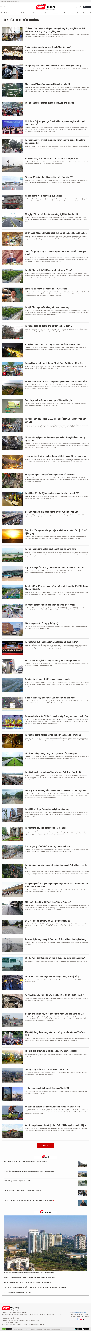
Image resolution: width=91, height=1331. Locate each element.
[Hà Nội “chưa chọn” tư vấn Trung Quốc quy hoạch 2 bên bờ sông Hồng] (12, 387)
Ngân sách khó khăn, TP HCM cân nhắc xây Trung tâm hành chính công (56, 716)
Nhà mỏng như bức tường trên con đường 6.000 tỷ (49, 1088)
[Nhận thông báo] (76, 7)
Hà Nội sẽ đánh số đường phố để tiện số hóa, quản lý (48, 325)
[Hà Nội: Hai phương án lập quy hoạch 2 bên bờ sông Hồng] (12, 555)
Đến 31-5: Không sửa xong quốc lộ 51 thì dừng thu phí (48, 1181)
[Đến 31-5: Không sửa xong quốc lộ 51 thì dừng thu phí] (12, 1187)
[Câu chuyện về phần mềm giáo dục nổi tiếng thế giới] (12, 406)
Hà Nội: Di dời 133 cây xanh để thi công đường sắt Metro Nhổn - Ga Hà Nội (56, 866)
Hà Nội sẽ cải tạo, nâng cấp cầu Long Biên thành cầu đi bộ (51, 1199)
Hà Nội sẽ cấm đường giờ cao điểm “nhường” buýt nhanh (50, 604)
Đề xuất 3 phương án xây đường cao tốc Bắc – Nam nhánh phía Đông (55, 939)
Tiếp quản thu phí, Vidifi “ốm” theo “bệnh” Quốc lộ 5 (48, 902)
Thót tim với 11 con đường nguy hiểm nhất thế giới (47, 84)
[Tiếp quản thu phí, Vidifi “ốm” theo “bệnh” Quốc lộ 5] (12, 908)
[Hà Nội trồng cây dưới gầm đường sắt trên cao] (12, 834)
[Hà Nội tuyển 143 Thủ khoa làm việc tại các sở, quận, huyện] (12, 648)
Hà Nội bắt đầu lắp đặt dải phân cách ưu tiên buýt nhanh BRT (52, 493)
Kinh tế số (21, 13)
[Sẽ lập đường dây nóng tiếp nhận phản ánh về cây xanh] (12, 480)
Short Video (55, 13)
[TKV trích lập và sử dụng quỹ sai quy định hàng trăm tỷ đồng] (12, 982)
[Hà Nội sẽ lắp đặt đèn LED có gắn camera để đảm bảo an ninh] (12, 350)
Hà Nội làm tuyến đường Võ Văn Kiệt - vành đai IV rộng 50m (51, 158)
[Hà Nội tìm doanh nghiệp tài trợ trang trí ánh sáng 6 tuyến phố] (12, 741)
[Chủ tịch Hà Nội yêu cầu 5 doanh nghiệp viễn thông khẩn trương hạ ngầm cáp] (12, 443)
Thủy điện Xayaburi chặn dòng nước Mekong (45, 1236)
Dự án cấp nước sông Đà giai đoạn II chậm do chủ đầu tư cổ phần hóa (56, 232)
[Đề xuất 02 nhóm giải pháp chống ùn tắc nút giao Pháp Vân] (12, 518)
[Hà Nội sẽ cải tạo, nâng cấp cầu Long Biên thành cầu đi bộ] (12, 1205)
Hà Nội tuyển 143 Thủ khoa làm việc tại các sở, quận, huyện (51, 641)
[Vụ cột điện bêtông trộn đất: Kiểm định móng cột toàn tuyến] (12, 1113)
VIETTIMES (45, 7)
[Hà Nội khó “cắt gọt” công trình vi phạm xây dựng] (12, 815)
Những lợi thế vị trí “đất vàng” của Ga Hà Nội (44, 195)
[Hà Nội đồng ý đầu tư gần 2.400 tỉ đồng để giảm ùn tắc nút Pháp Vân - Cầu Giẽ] (12, 425)
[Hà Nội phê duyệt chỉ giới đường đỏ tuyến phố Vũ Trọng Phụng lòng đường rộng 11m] (12, 146)
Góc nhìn (13, 13)
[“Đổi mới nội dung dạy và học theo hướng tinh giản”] (12, 53)
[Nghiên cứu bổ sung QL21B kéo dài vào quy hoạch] (12, 685)
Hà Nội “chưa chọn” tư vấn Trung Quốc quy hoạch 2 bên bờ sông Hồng (56, 381)
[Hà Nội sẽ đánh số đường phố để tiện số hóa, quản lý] (12, 332)
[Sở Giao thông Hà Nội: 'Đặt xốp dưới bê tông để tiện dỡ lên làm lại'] (12, 1001)
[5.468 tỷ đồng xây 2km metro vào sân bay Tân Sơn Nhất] (12, 704)
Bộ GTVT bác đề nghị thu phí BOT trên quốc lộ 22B (47, 920)
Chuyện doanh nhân (72, 13)
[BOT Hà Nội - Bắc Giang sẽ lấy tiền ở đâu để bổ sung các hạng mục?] (12, 964)
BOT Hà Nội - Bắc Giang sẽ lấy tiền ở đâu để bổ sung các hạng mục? (55, 957)
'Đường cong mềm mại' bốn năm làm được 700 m (46, 1069)
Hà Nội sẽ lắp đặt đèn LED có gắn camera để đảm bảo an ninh (52, 344)
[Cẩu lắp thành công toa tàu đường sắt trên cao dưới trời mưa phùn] (12, 462)
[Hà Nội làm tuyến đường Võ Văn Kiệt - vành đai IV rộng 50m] (12, 164)
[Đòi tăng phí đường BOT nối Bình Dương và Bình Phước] (12, 1224)
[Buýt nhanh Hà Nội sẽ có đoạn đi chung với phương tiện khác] (12, 666)
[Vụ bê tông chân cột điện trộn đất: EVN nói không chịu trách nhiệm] (12, 1131)
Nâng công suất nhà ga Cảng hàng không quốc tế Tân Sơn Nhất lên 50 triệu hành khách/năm (56, 885)
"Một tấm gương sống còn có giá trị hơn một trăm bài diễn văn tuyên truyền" (55, 253)
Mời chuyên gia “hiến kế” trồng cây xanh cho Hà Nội (48, 846)
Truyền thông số (85, 13)
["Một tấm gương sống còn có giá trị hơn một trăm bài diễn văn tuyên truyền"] (12, 257)
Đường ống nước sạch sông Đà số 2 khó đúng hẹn (47, 1311)
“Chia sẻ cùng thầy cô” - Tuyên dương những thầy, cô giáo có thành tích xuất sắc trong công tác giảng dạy (55, 30)
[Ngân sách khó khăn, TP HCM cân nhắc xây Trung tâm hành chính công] (12, 722)
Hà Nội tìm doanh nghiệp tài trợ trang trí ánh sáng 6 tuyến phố (53, 734)
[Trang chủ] (1, 13)
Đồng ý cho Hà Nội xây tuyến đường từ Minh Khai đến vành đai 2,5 (54, 1013)
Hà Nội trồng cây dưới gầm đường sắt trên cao (45, 827)
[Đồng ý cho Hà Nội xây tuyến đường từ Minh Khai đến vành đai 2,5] (12, 1020)
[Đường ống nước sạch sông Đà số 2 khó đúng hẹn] (12, 1317)
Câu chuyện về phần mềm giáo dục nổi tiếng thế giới (48, 400)
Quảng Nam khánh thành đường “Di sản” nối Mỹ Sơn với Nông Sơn (54, 363)
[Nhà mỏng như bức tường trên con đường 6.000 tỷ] (12, 1094)
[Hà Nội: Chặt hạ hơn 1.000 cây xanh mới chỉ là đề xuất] (12, 276)
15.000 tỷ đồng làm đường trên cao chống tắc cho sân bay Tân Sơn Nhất (55, 1034)
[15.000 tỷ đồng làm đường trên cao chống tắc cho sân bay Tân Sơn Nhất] (12, 1038)
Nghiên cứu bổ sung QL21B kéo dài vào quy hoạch (47, 679)
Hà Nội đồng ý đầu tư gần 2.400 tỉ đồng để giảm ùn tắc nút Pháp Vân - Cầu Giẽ (56, 420)
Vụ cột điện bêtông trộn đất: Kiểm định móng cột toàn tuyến (52, 1106)
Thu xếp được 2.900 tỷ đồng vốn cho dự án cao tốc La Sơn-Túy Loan (55, 790)
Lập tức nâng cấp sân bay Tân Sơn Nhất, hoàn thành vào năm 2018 (55, 567)
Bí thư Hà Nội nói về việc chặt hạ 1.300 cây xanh (46, 288)
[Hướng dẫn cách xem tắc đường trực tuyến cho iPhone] (12, 109)
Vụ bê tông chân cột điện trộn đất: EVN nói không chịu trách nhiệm (55, 1125)
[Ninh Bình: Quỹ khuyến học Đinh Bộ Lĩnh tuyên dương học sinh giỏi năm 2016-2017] (12, 127)
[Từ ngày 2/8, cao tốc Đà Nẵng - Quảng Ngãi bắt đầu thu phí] (12, 220)
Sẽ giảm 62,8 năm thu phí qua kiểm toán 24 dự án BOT (49, 177)
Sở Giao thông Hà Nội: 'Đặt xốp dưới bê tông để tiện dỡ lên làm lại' (54, 995)
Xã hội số (6, 13)
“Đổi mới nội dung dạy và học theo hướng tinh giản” (48, 47)
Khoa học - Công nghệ (32, 13)
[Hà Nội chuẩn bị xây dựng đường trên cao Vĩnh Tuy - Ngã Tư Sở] (12, 778)
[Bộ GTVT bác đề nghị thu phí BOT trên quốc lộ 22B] (12, 927)
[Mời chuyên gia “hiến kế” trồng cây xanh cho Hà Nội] (12, 852)
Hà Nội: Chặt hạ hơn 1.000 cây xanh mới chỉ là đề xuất (49, 270)
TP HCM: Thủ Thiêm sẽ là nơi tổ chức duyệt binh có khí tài (51, 1050)
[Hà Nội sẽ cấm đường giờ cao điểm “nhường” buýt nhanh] (12, 611)
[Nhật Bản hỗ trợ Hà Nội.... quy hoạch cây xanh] (12, 1168)
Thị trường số (45, 13)
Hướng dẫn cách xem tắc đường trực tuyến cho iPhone (49, 102)
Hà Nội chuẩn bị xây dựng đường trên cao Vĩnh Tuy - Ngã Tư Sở (53, 772)
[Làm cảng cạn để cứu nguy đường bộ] (12, 629)
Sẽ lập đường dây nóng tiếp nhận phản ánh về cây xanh (50, 474)
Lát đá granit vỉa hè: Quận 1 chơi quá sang (43, 1273)
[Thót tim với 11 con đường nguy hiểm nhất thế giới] (12, 90)
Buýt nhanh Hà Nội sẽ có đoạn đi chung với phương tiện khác (52, 660)
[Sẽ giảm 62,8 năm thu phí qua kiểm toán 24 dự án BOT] (12, 183)
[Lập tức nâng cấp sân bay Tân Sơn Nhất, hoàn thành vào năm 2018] (12, 573)
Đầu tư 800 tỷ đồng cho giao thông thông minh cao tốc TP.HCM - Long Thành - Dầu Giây (56, 587)
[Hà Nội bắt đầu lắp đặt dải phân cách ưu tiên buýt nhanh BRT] (12, 499)
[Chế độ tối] (80, 7)
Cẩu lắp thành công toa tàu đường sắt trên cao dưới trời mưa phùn (56, 455)
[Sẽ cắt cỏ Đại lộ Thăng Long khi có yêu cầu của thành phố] (12, 759)
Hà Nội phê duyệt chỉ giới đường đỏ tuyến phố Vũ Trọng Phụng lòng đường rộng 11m (55, 141)
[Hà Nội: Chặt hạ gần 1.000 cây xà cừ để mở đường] (12, 313)
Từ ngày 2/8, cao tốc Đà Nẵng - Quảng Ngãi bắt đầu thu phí (51, 214)
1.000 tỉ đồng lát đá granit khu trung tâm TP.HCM (46, 1292)
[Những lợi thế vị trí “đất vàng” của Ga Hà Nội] (12, 202)
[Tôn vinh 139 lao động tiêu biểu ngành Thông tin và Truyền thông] (12, 1150)
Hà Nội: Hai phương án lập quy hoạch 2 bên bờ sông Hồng (50, 548)
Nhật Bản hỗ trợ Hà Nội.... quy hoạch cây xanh (45, 1162)
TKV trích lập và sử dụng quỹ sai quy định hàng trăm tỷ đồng (52, 976)
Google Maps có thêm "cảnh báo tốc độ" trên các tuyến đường (53, 65)
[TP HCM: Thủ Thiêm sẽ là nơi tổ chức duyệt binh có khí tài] (12, 1057)
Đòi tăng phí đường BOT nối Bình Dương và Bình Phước (49, 1218)
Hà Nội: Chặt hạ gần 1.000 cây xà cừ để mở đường (47, 307)
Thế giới (62, 13)
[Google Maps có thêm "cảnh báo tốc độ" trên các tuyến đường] (12, 71)
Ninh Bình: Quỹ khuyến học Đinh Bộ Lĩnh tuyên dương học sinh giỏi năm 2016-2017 (55, 123)
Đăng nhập (87, 7)
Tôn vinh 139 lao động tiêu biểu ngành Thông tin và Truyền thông (54, 1143)
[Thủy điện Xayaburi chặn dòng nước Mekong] (12, 1243)
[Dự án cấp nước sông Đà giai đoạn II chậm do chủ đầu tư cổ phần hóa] (12, 239)
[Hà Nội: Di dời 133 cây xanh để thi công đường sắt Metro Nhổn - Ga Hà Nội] (12, 871)
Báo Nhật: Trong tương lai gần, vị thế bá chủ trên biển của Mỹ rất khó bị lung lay (56, 532)
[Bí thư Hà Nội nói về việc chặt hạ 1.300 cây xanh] (12, 295)
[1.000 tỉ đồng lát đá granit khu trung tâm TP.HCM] (12, 1298)
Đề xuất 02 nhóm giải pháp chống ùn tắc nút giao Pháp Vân (51, 511)
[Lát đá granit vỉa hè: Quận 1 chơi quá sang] (12, 1280)
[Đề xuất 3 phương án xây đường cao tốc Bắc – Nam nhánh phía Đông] (12, 945)
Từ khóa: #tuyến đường (20, 20)
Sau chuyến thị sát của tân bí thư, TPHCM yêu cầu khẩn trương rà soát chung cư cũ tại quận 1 (56, 1257)
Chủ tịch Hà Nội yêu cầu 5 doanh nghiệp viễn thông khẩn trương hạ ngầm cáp (55, 439)
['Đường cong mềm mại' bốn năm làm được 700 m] (12, 1075)
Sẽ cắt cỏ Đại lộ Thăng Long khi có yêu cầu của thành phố (51, 753)
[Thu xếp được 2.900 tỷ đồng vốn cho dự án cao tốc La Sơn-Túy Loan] (12, 796)
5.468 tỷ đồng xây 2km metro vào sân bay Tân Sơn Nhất (50, 697)
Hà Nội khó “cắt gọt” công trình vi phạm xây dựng (47, 809)
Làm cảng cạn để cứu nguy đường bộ (41, 623)
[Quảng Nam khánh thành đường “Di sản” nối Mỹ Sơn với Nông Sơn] (12, 369)
